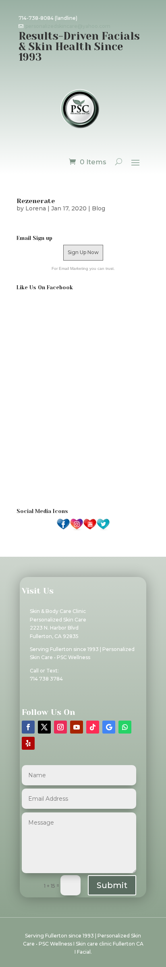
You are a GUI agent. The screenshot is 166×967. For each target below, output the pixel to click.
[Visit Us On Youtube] (89, 529)
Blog (98, 208)
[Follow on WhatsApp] (124, 727)
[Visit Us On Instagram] (76, 529)
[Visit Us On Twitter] (103, 529)
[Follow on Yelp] (28, 743)
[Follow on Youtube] (76, 727)
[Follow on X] (44, 727)
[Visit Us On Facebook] (63, 529)
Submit (112, 885)
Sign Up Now (83, 252)
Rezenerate (36, 201)
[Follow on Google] (108, 727)
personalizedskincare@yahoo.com (67, 26)
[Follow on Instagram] (60, 727)
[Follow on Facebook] (28, 727)
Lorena (35, 208)
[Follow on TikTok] (92, 727)
